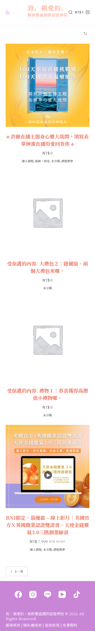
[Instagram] (33, 594)
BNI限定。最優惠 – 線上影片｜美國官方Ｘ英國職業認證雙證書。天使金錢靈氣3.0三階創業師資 (47, 525)
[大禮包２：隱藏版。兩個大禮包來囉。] (47, 212)
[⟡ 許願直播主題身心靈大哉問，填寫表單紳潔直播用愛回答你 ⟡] (47, 85)
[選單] (8, 12)
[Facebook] (18, 594)
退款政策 (52, 625)
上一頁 (18, 571)
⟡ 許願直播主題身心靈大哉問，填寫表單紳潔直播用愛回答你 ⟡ (47, 140)
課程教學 (67, 161)
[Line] (47, 594)
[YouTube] (62, 594)
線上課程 (28, 161)
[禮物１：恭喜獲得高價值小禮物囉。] (47, 339)
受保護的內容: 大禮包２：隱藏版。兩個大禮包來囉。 (47, 267)
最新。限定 (42, 161)
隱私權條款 (32, 625)
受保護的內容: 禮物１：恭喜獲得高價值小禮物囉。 (47, 394)
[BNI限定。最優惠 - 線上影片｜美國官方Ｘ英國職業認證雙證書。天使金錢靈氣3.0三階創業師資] (47, 466)
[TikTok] (76, 594)
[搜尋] (70, 12)
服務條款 (13, 625)
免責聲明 (70, 625)
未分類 (55, 161)
